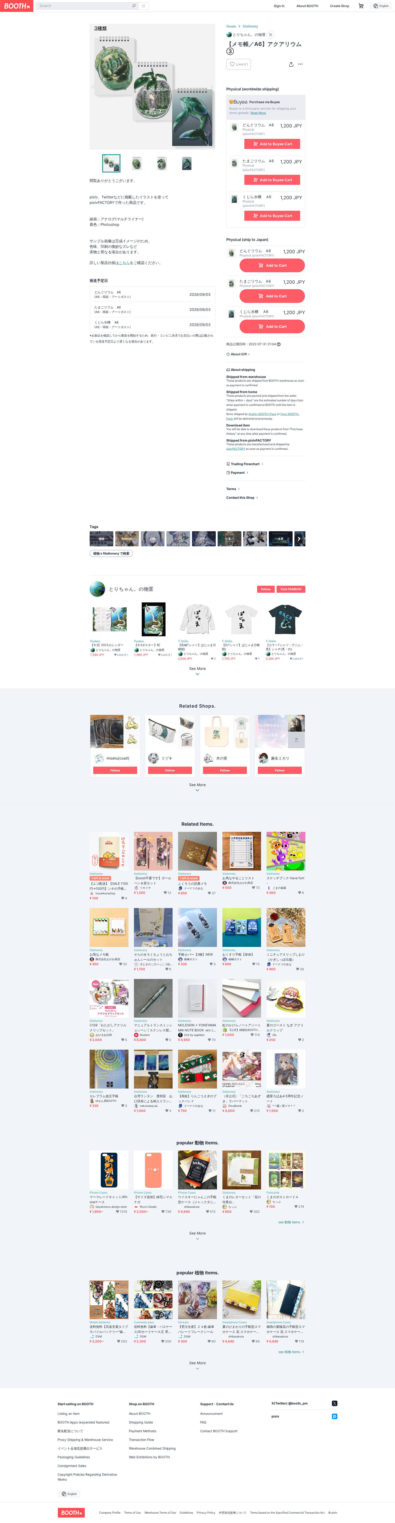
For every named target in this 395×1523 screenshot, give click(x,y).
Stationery (250, 26)
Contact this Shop (240, 497)
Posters (95, 641)
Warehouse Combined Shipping (152, 1448)
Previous (93, 86)
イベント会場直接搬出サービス (80, 1448)
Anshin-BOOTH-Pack (262, 414)
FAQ (203, 1422)
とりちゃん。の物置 (131, 589)
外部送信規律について (232, 1512)
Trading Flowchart (245, 464)
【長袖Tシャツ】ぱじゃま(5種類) (197, 647)
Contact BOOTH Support (219, 1431)
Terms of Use (132, 1512)
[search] (134, 6)
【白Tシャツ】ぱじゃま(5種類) (241, 647)
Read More (258, 113)
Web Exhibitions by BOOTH (149, 1457)
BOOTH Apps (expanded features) (83, 1422)
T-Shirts (183, 641)
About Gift (239, 354)
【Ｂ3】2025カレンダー (106, 645)
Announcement (211, 1413)
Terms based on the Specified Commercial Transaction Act (287, 1512)
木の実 (221, 758)
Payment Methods (142, 1431)
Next (211, 86)
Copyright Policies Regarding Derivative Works (87, 1476)
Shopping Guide (141, 1422)
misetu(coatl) (118, 758)
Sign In (279, 6)
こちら (124, 262)
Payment (238, 472)
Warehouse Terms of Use (160, 1512)
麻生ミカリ (280, 758)
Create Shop (339, 6)
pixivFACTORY (235, 448)
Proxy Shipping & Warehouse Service (85, 1440)
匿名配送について (70, 1431)
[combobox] (87, 6)
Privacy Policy (206, 1512)
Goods (231, 26)
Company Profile (109, 1512)
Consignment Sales (72, 1466)
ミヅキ (166, 758)
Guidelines (186, 1512)
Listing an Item (69, 1413)
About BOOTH (307, 6)
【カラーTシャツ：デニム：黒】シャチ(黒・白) (285, 647)
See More (197, 785)
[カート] (271, 35)
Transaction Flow (141, 1440)
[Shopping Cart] (361, 6)
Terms (231, 489)
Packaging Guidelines (74, 1457)
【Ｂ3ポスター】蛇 (147, 645)
